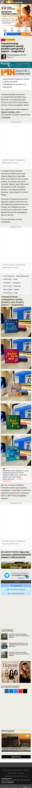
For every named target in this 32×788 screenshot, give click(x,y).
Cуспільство (11, 39)
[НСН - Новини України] (16, 575)
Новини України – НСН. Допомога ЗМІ (12, 770)
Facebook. (6, 117)
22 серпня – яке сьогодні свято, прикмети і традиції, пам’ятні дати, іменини (19, 635)
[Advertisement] (16, 140)
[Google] (16, 691)
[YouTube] (20, 691)
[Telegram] (11, 691)
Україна (3, 39)
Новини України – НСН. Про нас (16, 773)
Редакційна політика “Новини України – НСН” (16, 776)
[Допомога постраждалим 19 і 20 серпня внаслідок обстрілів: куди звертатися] (4, 645)
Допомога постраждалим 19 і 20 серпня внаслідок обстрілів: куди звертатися (18, 644)
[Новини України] (14, 2)
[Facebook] (7, 691)
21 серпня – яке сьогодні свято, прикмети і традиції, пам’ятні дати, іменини (19, 653)
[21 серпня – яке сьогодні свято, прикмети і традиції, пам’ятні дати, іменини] (4, 654)
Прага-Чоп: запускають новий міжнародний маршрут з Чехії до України (16, 554)
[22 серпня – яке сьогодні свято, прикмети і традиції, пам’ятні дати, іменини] (4, 636)
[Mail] (25, 691)
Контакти (26, 770)
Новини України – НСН (10, 112)
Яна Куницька (15, 55)
